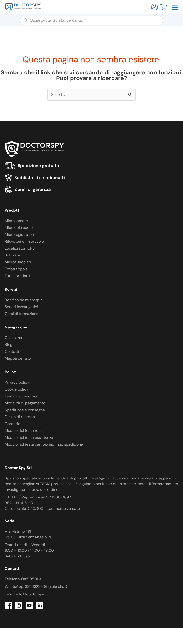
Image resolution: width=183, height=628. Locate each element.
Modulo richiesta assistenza (29, 437)
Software (12, 255)
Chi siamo (13, 337)
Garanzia (12, 423)
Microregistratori (19, 234)
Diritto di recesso (20, 416)
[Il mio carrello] (163, 6)
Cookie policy (16, 389)
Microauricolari (18, 262)
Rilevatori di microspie (24, 241)
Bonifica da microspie (24, 299)
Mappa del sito (18, 358)
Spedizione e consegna (25, 409)
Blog (8, 344)
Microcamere (16, 220)
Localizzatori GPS (20, 248)
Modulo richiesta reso (23, 430)
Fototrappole (16, 268)
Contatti (12, 351)
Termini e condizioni (22, 396)
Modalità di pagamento (25, 403)
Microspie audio (19, 227)
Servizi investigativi (21, 306)
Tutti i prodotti (17, 275)
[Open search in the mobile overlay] (91, 20)
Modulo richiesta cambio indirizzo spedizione (44, 444)
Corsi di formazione (21, 313)
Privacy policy (17, 382)
